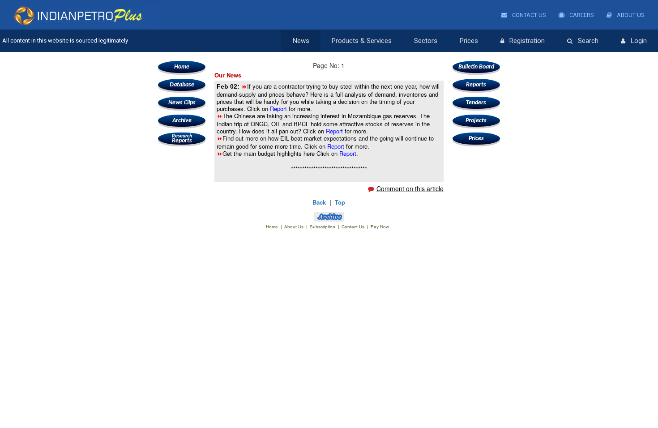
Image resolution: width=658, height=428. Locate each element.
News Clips (182, 102)
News (301, 41)
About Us (630, 15)
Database (182, 84)
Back (319, 202)
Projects (476, 120)
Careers (581, 15)
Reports (182, 138)
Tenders (476, 102)
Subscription (322, 227)
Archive (182, 120)
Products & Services (362, 41)
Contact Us (528, 15)
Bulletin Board (476, 67)
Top (340, 202)
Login (639, 41)
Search (588, 41)
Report (279, 108)
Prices (469, 41)
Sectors (425, 41)
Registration (527, 41)
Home (181, 67)
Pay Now (380, 227)
